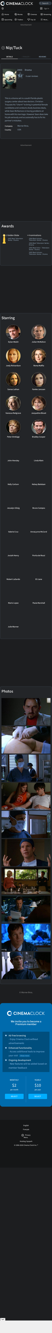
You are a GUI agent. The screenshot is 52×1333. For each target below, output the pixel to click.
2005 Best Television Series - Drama (15, 239)
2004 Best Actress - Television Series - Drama (38, 239)
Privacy (28, 1135)
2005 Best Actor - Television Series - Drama (39, 249)
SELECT (14, 1096)
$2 (14, 1088)
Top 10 (32, 19)
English (26, 1126)
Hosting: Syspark (26, 1141)
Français (26, 1130)
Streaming (47, 14)
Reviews (42, 56)
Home (6, 14)
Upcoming (8, 19)
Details (9, 56)
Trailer (26, 56)
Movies (20, 14)
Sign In (46, 8)
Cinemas (33, 14)
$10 (37, 1088)
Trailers (20, 19)
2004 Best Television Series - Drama (39, 244)
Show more (24, 1055)
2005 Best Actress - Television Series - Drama (38, 253)
